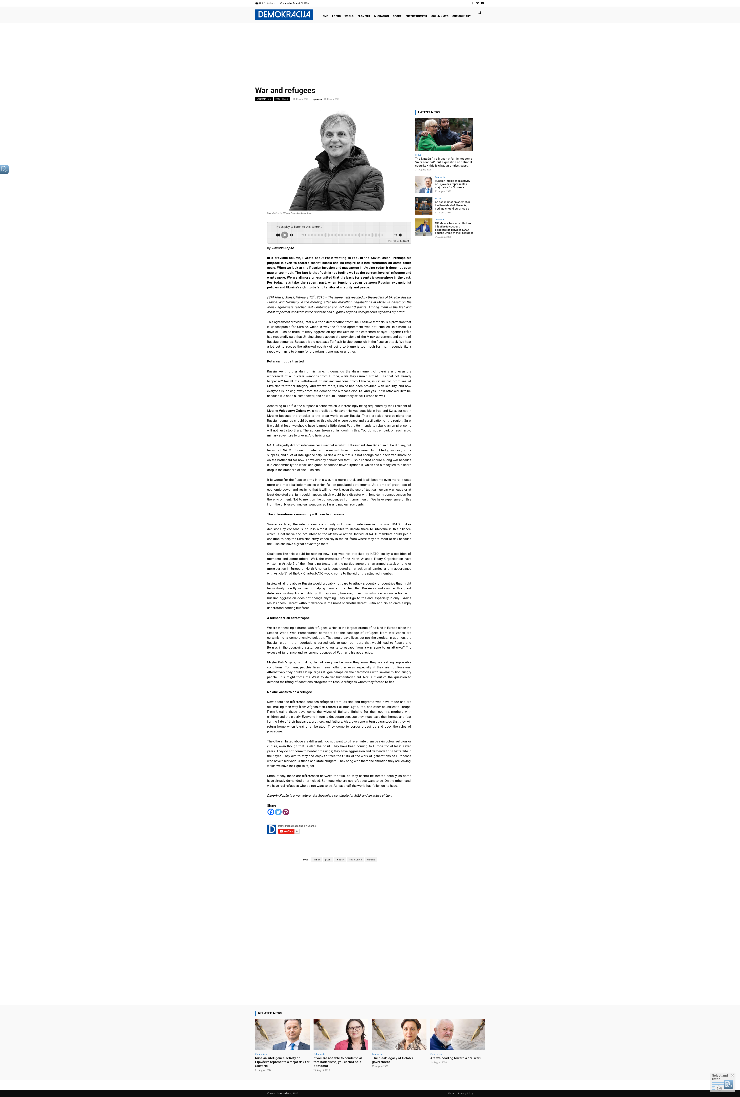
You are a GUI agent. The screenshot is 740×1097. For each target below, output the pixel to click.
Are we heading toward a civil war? (455, 1058)
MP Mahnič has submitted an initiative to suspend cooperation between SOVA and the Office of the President (454, 228)
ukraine (371, 860)
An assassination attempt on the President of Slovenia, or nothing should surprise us (453, 205)
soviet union (355, 860)
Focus (418, 155)
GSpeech (404, 241)
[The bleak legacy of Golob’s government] (399, 1034)
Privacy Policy (465, 1093)
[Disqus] (339, 928)
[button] (479, 12)
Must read (281, 99)
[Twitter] (477, 3)
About (451, 1093)
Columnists (264, 99)
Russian (340, 860)
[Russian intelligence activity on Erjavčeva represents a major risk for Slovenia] (423, 184)
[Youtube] (482, 3)
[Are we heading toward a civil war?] (457, 1034)
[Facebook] (472, 3)
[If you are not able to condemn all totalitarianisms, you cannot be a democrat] (341, 1034)
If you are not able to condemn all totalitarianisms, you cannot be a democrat (338, 1062)
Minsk (317, 860)
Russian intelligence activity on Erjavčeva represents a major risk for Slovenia (452, 184)
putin (327, 860)
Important (440, 219)
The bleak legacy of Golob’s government (392, 1060)
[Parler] (286, 812)
